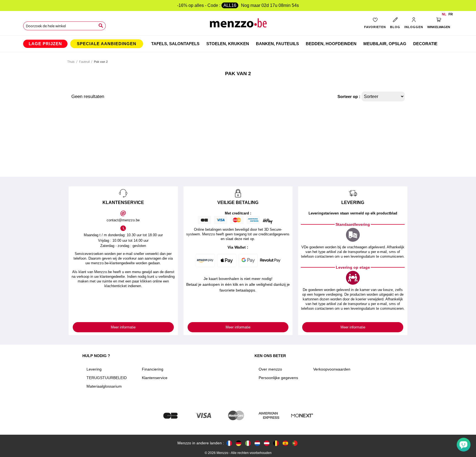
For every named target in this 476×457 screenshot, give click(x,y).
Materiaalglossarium (104, 386)
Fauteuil (84, 61)
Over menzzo (270, 369)
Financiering (152, 369)
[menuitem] (45, 44)
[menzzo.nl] (257, 443)
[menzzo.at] (267, 443)
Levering (94, 369)
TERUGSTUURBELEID (106, 378)
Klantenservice (154, 378)
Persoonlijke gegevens (278, 378)
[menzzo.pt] (295, 443)
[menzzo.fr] (229, 443)
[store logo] (238, 24)
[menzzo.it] (248, 443)
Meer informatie (123, 327)
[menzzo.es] (285, 443)
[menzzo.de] (238, 443)
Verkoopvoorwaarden (331, 369)
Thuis (71, 61)
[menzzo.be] (276, 443)
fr (450, 14)
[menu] (238, 44)
